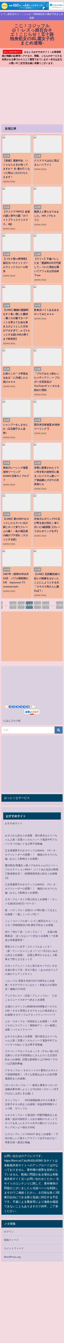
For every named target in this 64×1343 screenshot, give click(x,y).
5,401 (59, 605)
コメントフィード (14, 1248)
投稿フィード (11, 1240)
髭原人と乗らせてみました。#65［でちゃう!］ (46, 215)
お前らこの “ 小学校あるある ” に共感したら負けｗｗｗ (15, 377)
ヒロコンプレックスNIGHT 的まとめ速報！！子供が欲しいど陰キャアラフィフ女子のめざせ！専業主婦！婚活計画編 (31, 1138)
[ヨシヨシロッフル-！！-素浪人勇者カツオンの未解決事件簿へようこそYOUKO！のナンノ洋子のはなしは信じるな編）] (32, 1089)
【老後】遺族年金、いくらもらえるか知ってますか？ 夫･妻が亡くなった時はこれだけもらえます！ (16, 168)
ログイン (9, 1231)
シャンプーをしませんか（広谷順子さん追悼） (15, 428)
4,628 (21, 605)
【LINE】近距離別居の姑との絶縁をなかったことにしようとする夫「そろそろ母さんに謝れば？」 (47, 582)
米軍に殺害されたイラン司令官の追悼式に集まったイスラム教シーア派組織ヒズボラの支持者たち (46, 475)
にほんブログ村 (12, 720)
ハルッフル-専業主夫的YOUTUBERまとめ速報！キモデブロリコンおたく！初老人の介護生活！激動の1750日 (31, 985)
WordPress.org (12, 1257)
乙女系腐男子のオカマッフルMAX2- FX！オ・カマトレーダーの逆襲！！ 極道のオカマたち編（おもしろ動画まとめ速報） (31, 854)
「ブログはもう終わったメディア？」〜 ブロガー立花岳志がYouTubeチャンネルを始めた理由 (47, 381)
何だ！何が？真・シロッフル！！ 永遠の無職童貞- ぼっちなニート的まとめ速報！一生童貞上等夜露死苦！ (31, 936)
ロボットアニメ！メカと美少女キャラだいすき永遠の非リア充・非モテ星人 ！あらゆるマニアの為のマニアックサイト (31, 969)
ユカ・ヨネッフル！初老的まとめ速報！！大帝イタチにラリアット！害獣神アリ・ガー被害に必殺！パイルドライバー (31, 1025)
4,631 (45, 605)
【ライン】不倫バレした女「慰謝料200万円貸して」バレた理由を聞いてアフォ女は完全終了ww (47, 267)
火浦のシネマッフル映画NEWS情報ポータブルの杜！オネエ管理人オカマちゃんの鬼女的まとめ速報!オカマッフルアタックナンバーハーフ (31, 1010)
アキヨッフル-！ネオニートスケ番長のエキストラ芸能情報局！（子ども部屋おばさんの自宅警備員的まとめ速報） (31, 1074)
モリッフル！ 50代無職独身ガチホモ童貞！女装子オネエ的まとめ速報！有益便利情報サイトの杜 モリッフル (31, 1104)
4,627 (13, 605)
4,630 (37, 605)
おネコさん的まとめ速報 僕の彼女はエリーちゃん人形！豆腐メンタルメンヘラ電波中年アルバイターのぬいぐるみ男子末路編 (31, 839)
